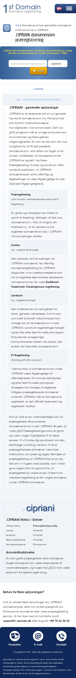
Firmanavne (39, 544)
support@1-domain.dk (17, 620)
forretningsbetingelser (46, 666)
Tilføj (40, 70)
